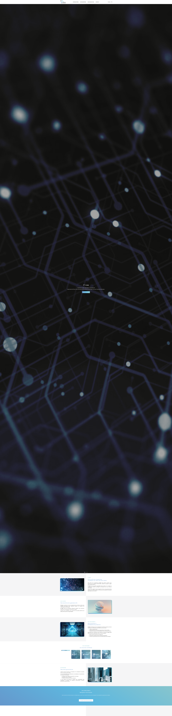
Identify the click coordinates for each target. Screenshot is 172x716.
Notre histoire (86, 292)
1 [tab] (84, 572)
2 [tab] (85, 572)
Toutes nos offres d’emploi (86, 700)
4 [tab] (87, 572)
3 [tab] (86, 572)
